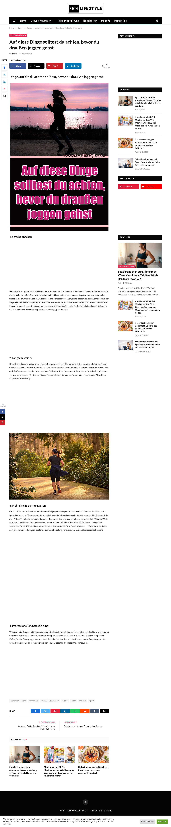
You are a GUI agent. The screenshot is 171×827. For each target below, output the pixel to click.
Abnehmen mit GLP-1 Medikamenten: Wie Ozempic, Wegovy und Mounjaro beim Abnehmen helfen (59, 771)
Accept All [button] (162, 821)
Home (23, 20)
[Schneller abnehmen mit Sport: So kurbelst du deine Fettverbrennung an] (125, 163)
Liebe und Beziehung (68, 20)
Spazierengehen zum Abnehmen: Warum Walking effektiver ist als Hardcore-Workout (23, 771)
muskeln (82, 701)
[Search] (157, 21)
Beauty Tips (120, 20)
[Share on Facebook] (2, 411)
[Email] (4, 96)
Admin (14, 54)
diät (24, 701)
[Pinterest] (4, 89)
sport (91, 701)
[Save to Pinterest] (2, 422)
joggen (65, 701)
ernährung (33, 701)
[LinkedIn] (4, 82)
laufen (73, 701)
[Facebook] (4, 68)
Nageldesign (90, 20)
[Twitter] (4, 75)
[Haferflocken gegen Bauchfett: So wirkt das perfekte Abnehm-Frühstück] (93, 754)
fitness (43, 701)
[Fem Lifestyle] (85, 8)
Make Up (105, 20)
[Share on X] (2, 417)
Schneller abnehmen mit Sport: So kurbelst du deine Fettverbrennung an (147, 162)
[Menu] (14, 21)
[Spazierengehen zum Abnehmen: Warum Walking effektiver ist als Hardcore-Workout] (24, 754)
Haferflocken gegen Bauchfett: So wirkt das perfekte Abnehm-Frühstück (93, 770)
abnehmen (15, 701)
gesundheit (54, 701)
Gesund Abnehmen (41, 20)
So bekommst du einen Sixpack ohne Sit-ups (83, 726)
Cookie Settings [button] (147, 821)
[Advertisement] (59, 263)
